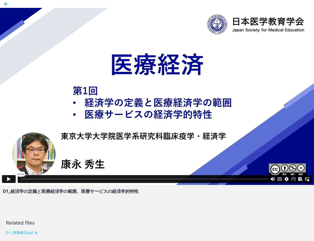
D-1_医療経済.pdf (19, 232)
